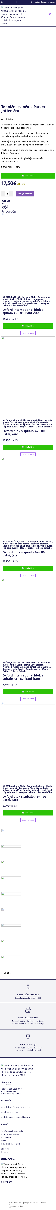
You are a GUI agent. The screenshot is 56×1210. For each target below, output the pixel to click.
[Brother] (11, 831)
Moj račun (5, 1149)
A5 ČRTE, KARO (10, 297)
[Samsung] (11, 941)
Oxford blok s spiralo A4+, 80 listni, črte (24, 553)
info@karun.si (15, 1094)
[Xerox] (11, 957)
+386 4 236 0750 (15, 1089)
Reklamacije (6, 1137)
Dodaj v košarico (25, 194)
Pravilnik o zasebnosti (10, 1144)
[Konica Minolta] (11, 894)
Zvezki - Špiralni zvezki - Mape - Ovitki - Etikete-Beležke (26, 304)
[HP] (11, 878)
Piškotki (4, 1141)
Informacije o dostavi (10, 1134)
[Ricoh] (11, 925)
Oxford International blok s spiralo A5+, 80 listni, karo (23, 676)
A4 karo (15, 420)
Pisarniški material (12, 301)
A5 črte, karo (24, 297)
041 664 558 (11, 1091)
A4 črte (6, 541)
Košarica (4, 1152)
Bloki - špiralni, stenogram (30, 299)
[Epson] (11, 862)
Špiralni (46, 301)
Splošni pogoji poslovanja (12, 1131)
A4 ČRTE (6, 420)
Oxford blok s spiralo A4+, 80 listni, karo (24, 432)
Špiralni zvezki (10, 303)
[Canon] (11, 846)
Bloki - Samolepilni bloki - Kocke (36, 420)
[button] (42, 16)
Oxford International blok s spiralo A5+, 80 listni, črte (23, 311)
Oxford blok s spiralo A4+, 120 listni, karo (24, 798)
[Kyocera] (11, 910)
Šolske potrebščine (32, 301)
